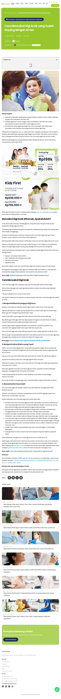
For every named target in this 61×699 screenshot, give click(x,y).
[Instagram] (12, 686)
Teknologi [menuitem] (31, 3)
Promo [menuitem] (40, 3)
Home (5, 12)
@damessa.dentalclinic (16, 448)
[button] (24, 19)
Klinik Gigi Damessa (19, 445)
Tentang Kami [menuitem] (13, 4)
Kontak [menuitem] (36, 3)
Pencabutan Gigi (13, 12)
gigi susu (21, 132)
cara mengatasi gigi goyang (44, 212)
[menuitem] (17, 4)
